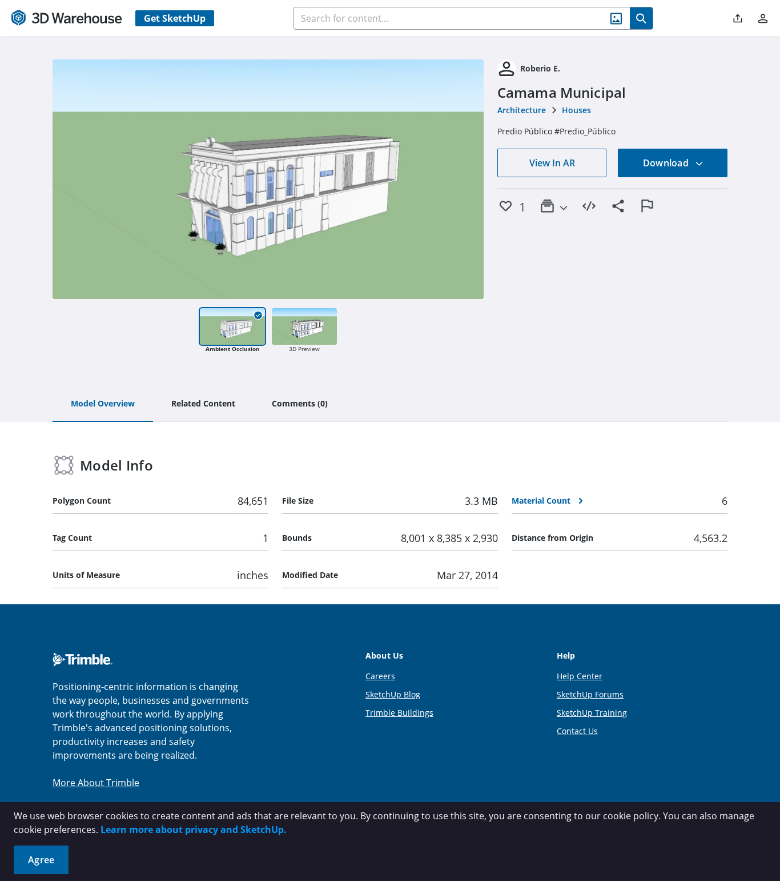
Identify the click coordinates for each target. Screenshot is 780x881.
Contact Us (577, 730)
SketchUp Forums (590, 694)
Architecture (521, 110)
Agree (41, 860)
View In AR (552, 163)
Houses (576, 110)
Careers (380, 676)
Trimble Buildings (399, 712)
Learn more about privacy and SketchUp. (193, 829)
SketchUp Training (592, 712)
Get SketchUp (175, 18)
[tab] (103, 404)
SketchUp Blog (392, 694)
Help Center (579, 676)
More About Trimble (96, 782)
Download (667, 163)
